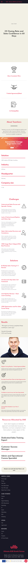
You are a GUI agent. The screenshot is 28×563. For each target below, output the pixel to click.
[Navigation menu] (1, 1)
